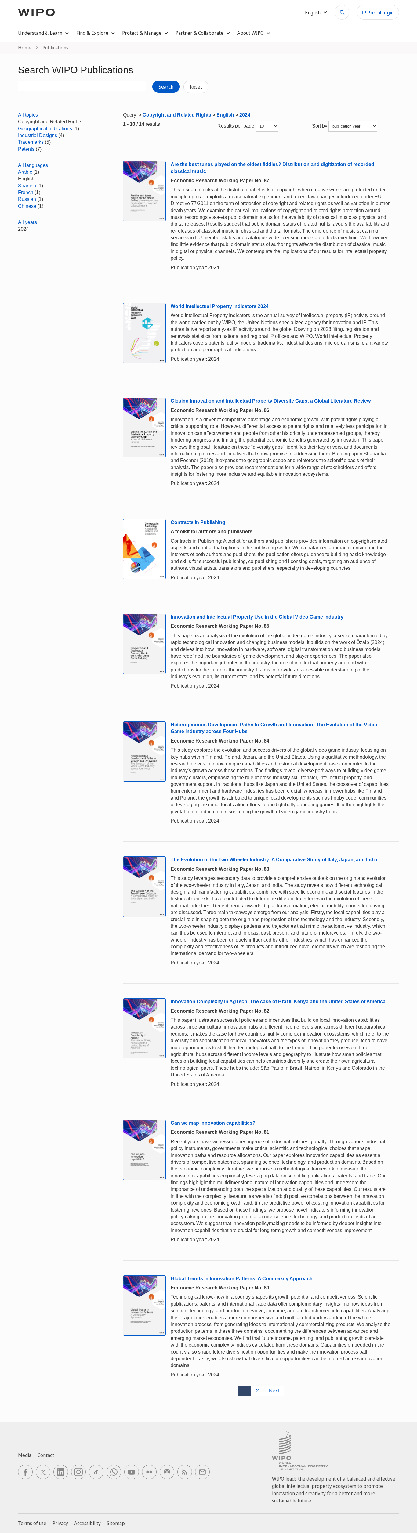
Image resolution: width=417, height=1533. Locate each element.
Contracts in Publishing (198, 522)
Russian (27, 199)
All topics (28, 115)
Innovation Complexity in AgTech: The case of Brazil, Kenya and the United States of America (278, 1001)
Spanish (27, 185)
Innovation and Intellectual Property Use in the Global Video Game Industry (257, 617)
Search (166, 86)
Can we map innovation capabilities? (213, 1123)
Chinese (27, 206)
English (225, 115)
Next (274, 1390)
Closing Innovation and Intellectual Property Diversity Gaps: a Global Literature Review (271, 400)
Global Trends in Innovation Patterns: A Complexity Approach (242, 1278)
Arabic (25, 172)
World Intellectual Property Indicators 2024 (220, 306)
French (25, 192)
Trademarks (31, 142)
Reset (196, 86)
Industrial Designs (37, 135)
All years (27, 222)
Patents (26, 149)
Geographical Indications (45, 128)
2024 (244, 115)
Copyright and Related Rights (177, 115)
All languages (33, 165)
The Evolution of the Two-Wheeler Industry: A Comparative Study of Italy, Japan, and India (274, 859)
